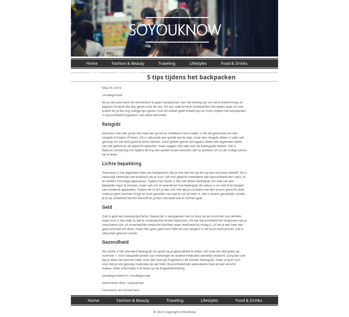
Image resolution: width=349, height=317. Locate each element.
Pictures (93, 73)
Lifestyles (198, 63)
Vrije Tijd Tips (127, 73)
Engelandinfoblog (172, 268)
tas (192, 172)
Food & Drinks (234, 63)
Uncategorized (112, 95)
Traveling (166, 63)
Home (92, 63)
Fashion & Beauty (128, 63)
